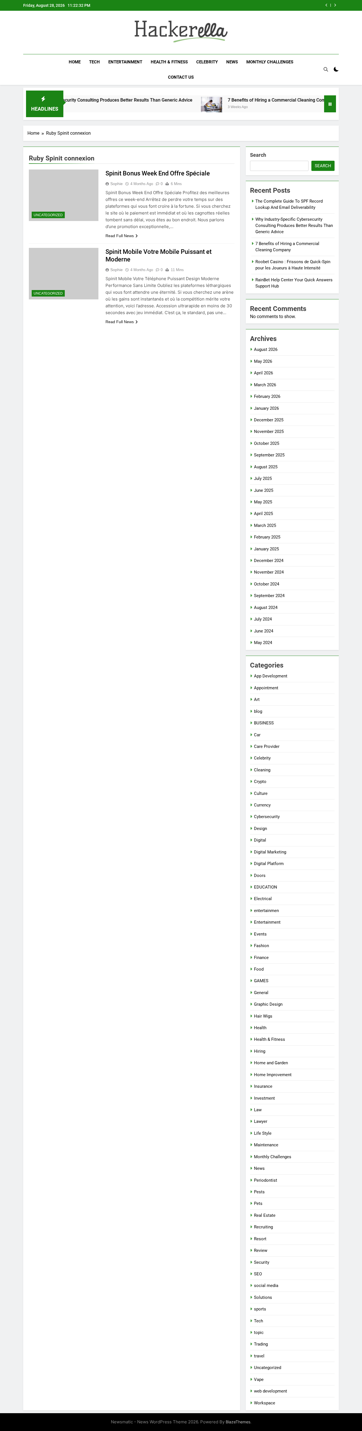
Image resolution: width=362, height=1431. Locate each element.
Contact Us (181, 77)
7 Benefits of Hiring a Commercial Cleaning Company (258, 100)
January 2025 (266, 549)
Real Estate (264, 1215)
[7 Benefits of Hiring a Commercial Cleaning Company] (187, 107)
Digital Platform (269, 863)
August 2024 (265, 607)
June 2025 (263, 490)
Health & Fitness (169, 62)
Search (258, 155)
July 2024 (263, 619)
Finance (261, 957)
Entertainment (125, 62)
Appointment (266, 687)
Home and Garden (271, 1062)
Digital (260, 840)
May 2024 (263, 642)
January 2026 (266, 408)
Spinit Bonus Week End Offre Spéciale (157, 173)
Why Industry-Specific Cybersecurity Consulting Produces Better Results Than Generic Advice (294, 226)
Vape (259, 1379)
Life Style (263, 1133)
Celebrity (207, 62)
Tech (94, 62)
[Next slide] (335, 5)
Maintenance (266, 1144)
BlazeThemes (238, 1421)
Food (259, 969)
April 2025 (263, 513)
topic (259, 1332)
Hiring (259, 1051)
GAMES (261, 980)
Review (260, 1250)
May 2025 (263, 502)
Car (257, 734)
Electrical (263, 898)
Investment (264, 1098)
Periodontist (265, 1180)
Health (260, 1027)
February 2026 (267, 396)
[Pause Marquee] (330, 103)
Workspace (264, 1403)
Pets (258, 1203)
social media (266, 1285)
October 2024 (266, 584)
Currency (262, 805)
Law (258, 1109)
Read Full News (119, 235)
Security (261, 1262)
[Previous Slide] (326, 5)
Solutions (263, 1297)
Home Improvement (273, 1074)
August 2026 (265, 349)
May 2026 (263, 361)
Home (75, 62)
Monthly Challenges (269, 62)
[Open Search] (326, 69)
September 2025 (269, 455)
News (232, 62)
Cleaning (262, 770)
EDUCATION (265, 887)
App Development (270, 676)
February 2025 (267, 537)
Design (260, 828)
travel (259, 1356)
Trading (261, 1344)
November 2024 (269, 572)
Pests (259, 1191)
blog (258, 711)
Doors (260, 875)
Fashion (261, 945)
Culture (261, 793)
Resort (260, 1238)
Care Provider (266, 746)
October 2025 (266, 443)
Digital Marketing (270, 852)
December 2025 (268, 419)
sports (260, 1309)
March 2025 (265, 525)
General (261, 992)
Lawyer (260, 1121)
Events (260, 934)
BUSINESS (264, 723)
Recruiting (263, 1227)
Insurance (263, 1086)
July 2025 (263, 478)
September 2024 (269, 595)
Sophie (116, 183)
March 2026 (265, 384)
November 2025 (269, 431)
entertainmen (266, 910)
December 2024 (268, 560)
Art (257, 699)
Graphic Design (268, 1004)
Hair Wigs (263, 1016)
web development (270, 1391)
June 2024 (263, 631)
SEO (258, 1273)
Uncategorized (48, 215)
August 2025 (265, 466)
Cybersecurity (267, 816)
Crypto (260, 781)
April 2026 (263, 373)
